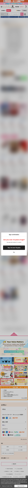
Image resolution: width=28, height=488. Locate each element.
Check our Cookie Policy (7, 486)
